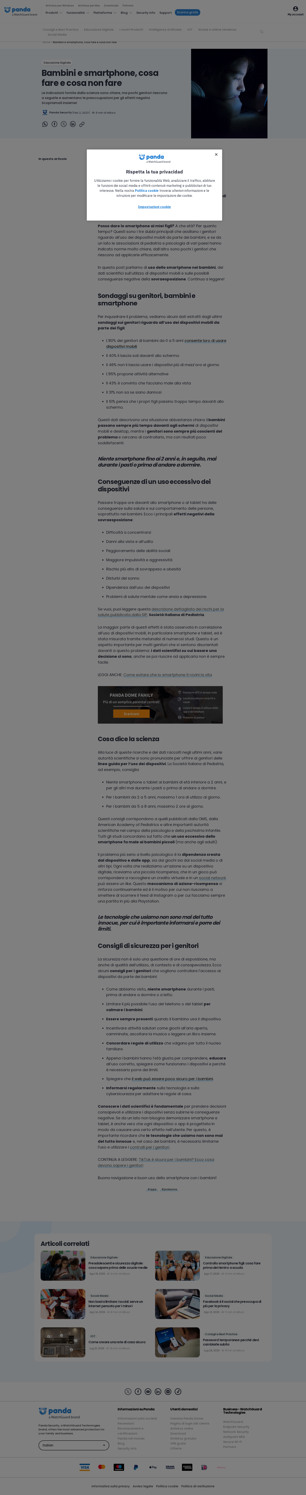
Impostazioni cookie (154, 207)
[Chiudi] (216, 154)
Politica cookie (147, 190)
